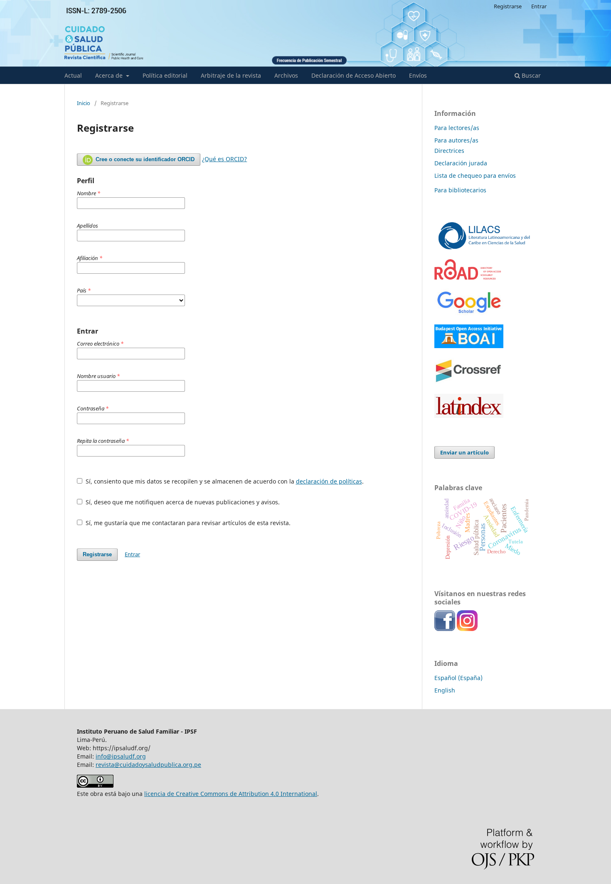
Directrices (449, 151)
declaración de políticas (329, 481)
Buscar (530, 75)
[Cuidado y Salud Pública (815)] (484, 248)
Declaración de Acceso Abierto (353, 75)
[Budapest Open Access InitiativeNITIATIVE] (468, 346)
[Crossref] (468, 382)
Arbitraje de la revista (231, 75)
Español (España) (458, 678)
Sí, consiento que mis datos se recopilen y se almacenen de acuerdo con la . (224, 481)
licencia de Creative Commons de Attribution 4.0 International (230, 794)
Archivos (286, 75)
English (444, 690)
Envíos (418, 75)
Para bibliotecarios (460, 190)
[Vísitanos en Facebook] (444, 629)
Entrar (539, 6)
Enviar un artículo (464, 452)
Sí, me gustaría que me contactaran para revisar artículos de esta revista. (187, 523)
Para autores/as (456, 140)
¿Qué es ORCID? (224, 159)
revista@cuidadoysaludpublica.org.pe (148, 765)
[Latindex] (468, 416)
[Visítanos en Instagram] (467, 629)
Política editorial (165, 75)
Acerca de (109, 75)
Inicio (83, 103)
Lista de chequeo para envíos (475, 175)
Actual (73, 75)
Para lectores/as (456, 128)
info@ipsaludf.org (121, 756)
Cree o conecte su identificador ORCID (144, 159)
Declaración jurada (460, 163)
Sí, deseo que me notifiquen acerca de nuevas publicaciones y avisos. (182, 502)
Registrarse (508, 6)
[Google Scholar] (468, 313)
